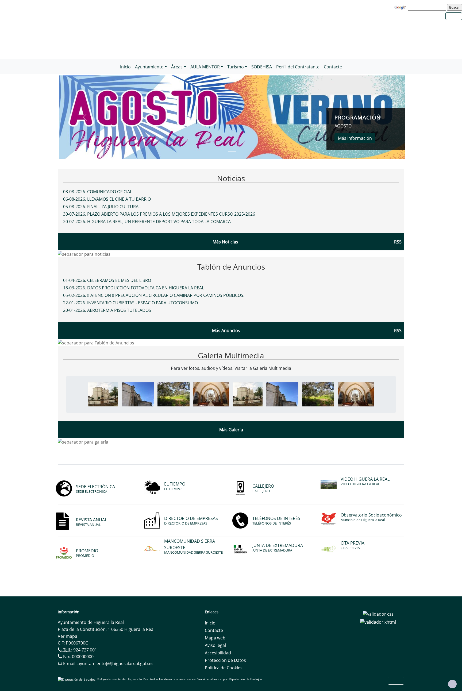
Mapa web (215, 638)
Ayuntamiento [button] (149, 67)
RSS (398, 330)
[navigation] (428, 7)
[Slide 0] (232, 152)
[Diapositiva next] (379, 117)
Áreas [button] (177, 67)
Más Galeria (231, 430)
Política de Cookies (223, 668)
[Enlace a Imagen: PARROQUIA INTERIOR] (211, 394)
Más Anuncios (226, 330)
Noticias (231, 178)
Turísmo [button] (235, 67)
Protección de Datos (225, 660)
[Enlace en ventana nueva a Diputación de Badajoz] (77, 679)
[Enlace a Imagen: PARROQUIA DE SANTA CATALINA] (137, 394)
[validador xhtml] (378, 621)
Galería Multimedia (231, 355)
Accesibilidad (218, 653)
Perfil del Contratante (297, 67)
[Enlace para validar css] (378, 613)
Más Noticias (225, 242)
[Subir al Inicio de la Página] (452, 684)
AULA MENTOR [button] (205, 67)
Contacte (333, 67)
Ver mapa (67, 636)
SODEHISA (261, 67)
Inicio (125, 67)
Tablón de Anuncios (231, 267)
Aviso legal (215, 645)
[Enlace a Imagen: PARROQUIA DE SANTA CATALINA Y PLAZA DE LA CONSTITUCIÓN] (103, 394)
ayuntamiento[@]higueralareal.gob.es (115, 663)
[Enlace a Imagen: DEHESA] (173, 394)
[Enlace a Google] (401, 7)
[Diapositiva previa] (85, 117)
